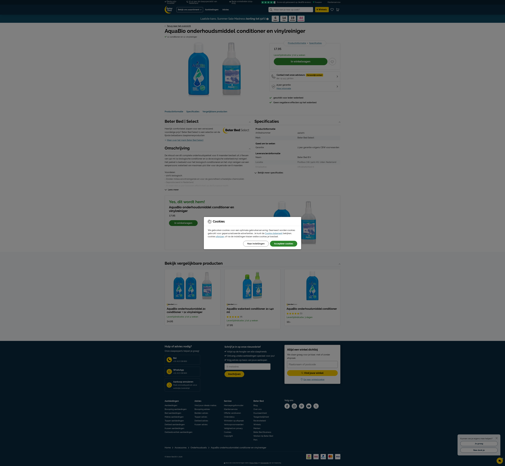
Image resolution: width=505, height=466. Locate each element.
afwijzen (220, 236)
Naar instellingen (256, 243)
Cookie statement (273, 233)
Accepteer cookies (283, 243)
